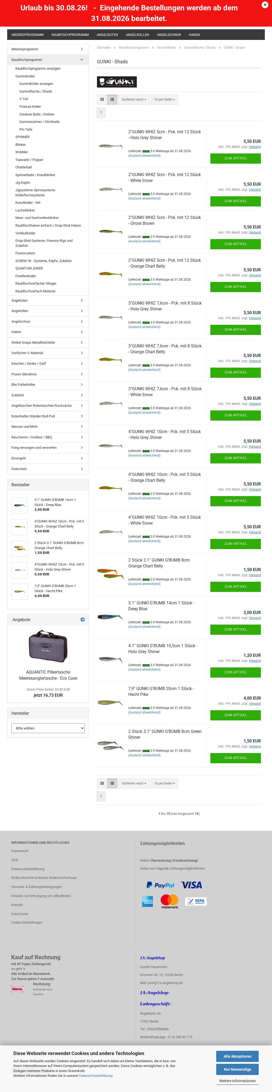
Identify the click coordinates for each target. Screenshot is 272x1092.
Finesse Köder (30, 107)
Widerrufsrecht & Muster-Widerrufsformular (44, 878)
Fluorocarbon (25, 253)
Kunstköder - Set (27, 203)
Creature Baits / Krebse (36, 114)
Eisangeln (18, 458)
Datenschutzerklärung (95, 1076)
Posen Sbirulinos (24, 374)
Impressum (19, 851)
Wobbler (21, 152)
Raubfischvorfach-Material (35, 291)
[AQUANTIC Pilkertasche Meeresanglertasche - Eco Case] (48, 646)
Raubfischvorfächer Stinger (35, 283)
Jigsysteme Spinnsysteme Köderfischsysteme (35, 192)
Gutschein (19, 469)
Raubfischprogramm (70, 35)
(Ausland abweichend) (144, 155)
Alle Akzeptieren (238, 1056)
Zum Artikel (235, 158)
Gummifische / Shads (35, 91)
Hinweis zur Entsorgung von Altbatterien (41, 896)
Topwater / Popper (29, 160)
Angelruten (107, 35)
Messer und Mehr (24, 427)
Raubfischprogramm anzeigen (37, 68)
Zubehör (17, 395)
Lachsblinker (25, 210)
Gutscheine (19, 914)
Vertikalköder (25, 233)
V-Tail (23, 99)
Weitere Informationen (237, 1081)
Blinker (20, 145)
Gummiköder (25, 76)
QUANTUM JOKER (29, 268)
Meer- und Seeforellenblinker (37, 218)
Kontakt (17, 905)
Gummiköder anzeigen (36, 84)
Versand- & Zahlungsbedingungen (36, 887)
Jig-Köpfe (22, 183)
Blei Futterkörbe (23, 385)
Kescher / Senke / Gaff (28, 364)
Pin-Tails (25, 129)
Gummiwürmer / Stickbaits (39, 122)
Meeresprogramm (28, 35)
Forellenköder (25, 276)
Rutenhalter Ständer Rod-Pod (33, 416)
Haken (194, 35)
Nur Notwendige (237, 1069)
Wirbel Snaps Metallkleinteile (33, 342)
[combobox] (134, 99)
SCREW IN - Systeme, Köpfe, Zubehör (43, 261)
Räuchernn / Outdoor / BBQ (31, 437)
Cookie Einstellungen (26, 922)
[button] (102, 99)
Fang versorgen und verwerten (34, 448)
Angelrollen (137, 35)
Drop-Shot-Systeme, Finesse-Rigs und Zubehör (44, 243)
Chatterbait (23, 167)
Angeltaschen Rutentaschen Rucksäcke (41, 406)
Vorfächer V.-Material (27, 353)
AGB (14, 860)
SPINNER (22, 137)
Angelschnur (169, 35)
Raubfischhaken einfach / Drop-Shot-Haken (48, 225)
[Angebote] (82, 620)
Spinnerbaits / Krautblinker (35, 175)
